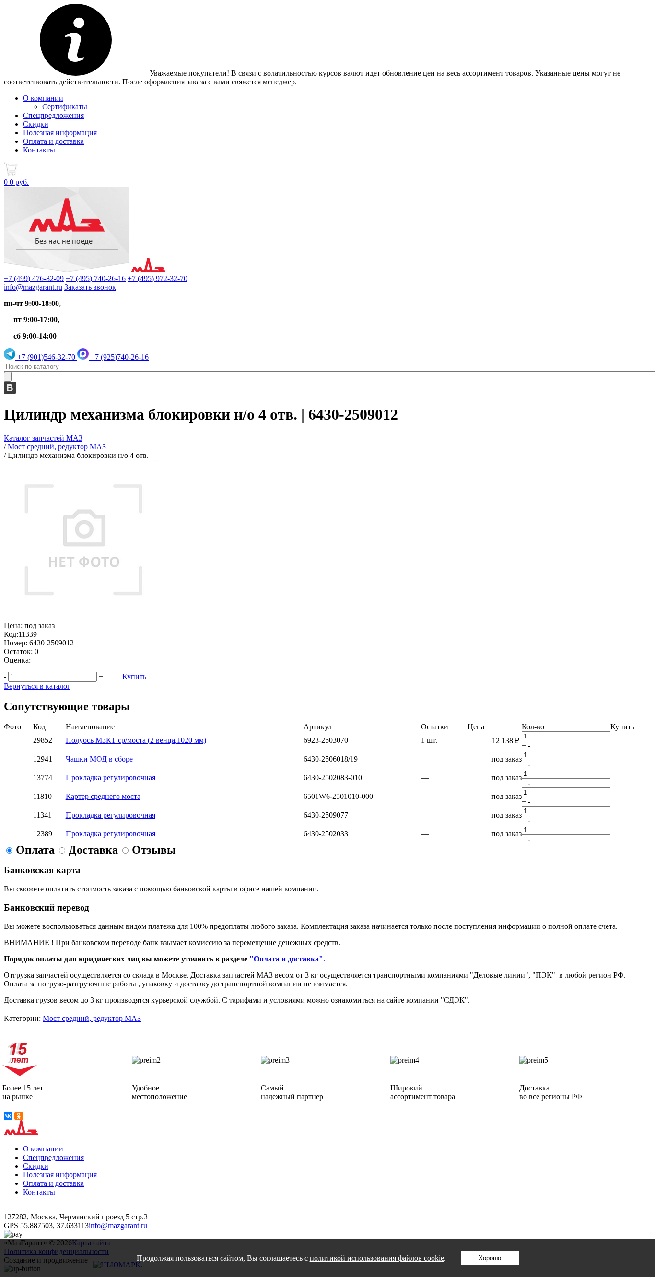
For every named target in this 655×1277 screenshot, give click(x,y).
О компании (43, 98)
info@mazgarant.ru (33, 287)
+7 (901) (45, 357)
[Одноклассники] (18, 1116)
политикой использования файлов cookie (377, 1258)
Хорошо (490, 1258)
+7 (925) (119, 357)
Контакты (39, 150)
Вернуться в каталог (37, 686)
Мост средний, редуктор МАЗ (92, 1018)
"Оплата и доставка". (287, 959)
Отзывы (154, 850)
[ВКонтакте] (8, 1116)
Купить (134, 676)
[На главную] (84, 270)
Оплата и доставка (53, 141)
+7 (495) (96, 278)
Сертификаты (64, 107)
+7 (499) (34, 278)
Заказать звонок (90, 287)
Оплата (35, 850)
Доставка (93, 850)
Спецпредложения (53, 115)
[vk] (10, 391)
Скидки (35, 124)
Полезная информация (60, 133)
